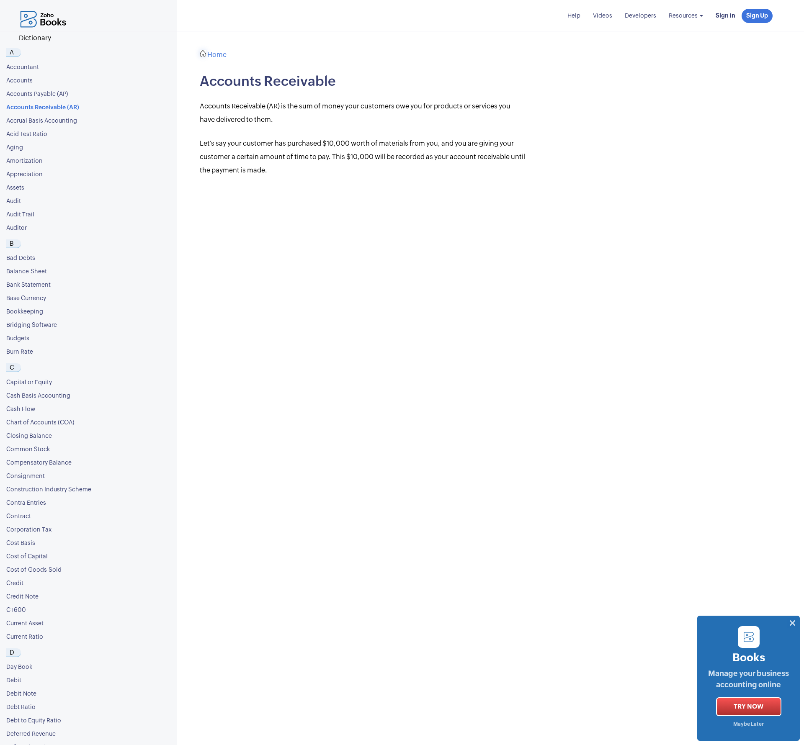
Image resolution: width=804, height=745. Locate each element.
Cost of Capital (27, 557)
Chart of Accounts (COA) (40, 423)
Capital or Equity (29, 382)
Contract (18, 516)
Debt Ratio (21, 707)
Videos (602, 16)
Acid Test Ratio (26, 134)
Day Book (19, 667)
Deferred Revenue (31, 734)
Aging (14, 148)
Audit (13, 201)
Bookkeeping (24, 312)
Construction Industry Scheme (48, 490)
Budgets (17, 339)
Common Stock (28, 449)
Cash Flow (20, 409)
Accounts (19, 81)
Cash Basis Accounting (38, 396)
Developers (640, 16)
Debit (13, 680)
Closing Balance (29, 436)
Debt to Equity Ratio (33, 721)
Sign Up (757, 16)
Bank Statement (28, 285)
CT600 (16, 610)
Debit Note (21, 694)
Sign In (725, 16)
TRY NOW (748, 707)
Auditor (16, 228)
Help (573, 16)
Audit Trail (20, 215)
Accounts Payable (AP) (37, 94)
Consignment (25, 476)
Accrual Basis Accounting (41, 121)
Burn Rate (19, 352)
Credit (14, 583)
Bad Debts (20, 258)
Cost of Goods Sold (34, 570)
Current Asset (25, 624)
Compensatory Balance (39, 463)
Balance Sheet (26, 272)
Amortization (24, 161)
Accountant (22, 67)
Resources (684, 16)
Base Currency (26, 298)
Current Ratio (24, 637)
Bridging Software (31, 325)
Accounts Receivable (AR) (42, 107)
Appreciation (24, 174)
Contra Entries (26, 503)
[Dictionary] (45, 10)
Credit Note (22, 597)
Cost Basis (20, 543)
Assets (15, 188)
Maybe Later (748, 724)
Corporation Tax (29, 530)
